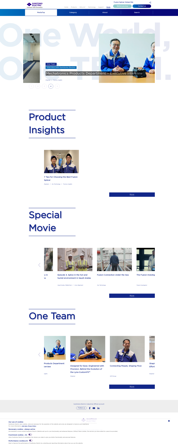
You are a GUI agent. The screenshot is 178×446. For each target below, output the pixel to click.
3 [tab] (44, 86)
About (105, 12)
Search (137, 12)
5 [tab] (57, 86)
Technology (92, 7)
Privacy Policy (32, 426)
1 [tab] (31, 86)
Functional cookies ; (18, 435)
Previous (39, 265)
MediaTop (41, 12)
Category (73, 12)
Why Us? (82, 7)
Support (101, 7)
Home (66, 7)
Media (108, 7)
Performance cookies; (18, 441)
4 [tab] (50, 86)
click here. (25, 426)
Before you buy (122, 6)
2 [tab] (37, 86)
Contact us (142, 6)
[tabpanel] (89, 58)
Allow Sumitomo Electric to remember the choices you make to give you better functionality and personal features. (42, 437)
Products (74, 7)
